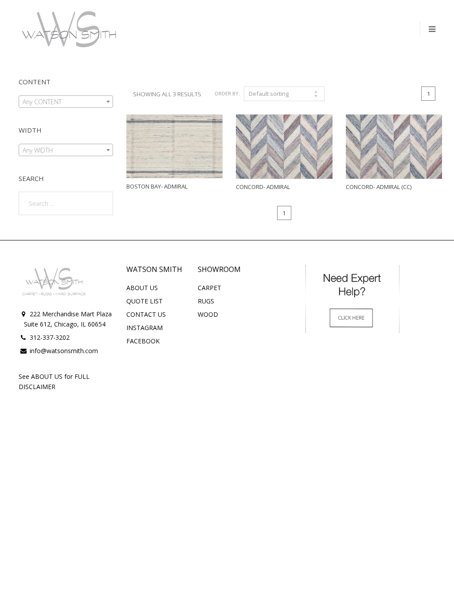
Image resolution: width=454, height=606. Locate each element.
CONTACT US (146, 314)
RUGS (206, 301)
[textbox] (66, 102)
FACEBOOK (143, 341)
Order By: (227, 93)
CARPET (209, 287)
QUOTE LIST (144, 301)
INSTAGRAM (144, 327)
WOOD (208, 314)
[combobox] (66, 101)
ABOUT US (142, 287)
